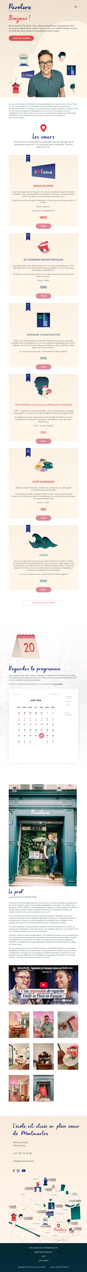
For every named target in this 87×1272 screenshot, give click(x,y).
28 (24, 713)
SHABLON (65, 1267)
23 (53, 730)
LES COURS (43, 1260)
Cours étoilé (57, 684)
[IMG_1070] (68, 1069)
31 (41, 713)
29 (30, 713)
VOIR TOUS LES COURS (43, 602)
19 (30, 730)
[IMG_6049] (68, 1037)
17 (19, 730)
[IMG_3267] (43, 1069)
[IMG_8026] (19, 1101)
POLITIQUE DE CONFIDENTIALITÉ (43, 1248)
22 (47, 730)
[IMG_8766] (43, 1037)
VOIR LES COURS (21, 38)
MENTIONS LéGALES (43, 1252)
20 (36, 730)
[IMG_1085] (19, 1069)
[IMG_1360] (43, 1101)
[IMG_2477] (19, 1037)
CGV (43, 1256)
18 (24, 730)
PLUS (43, 226)
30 (36, 713)
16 (53, 724)
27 (19, 713)
